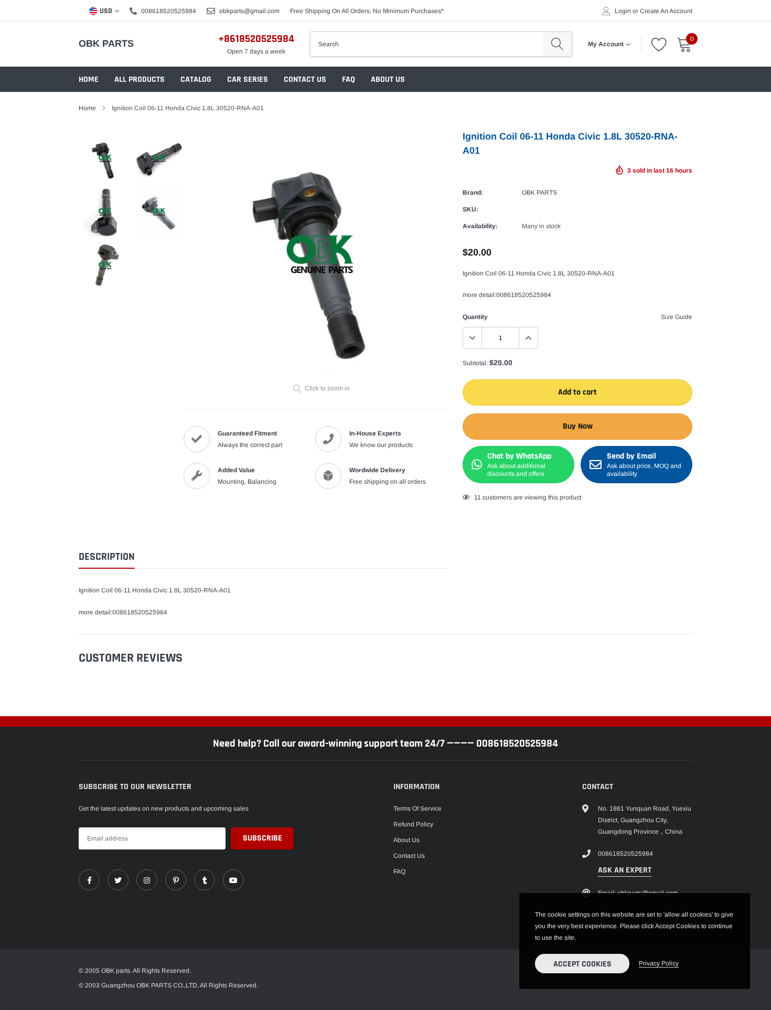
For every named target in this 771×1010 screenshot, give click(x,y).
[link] (178, 537)
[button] (634, 407)
